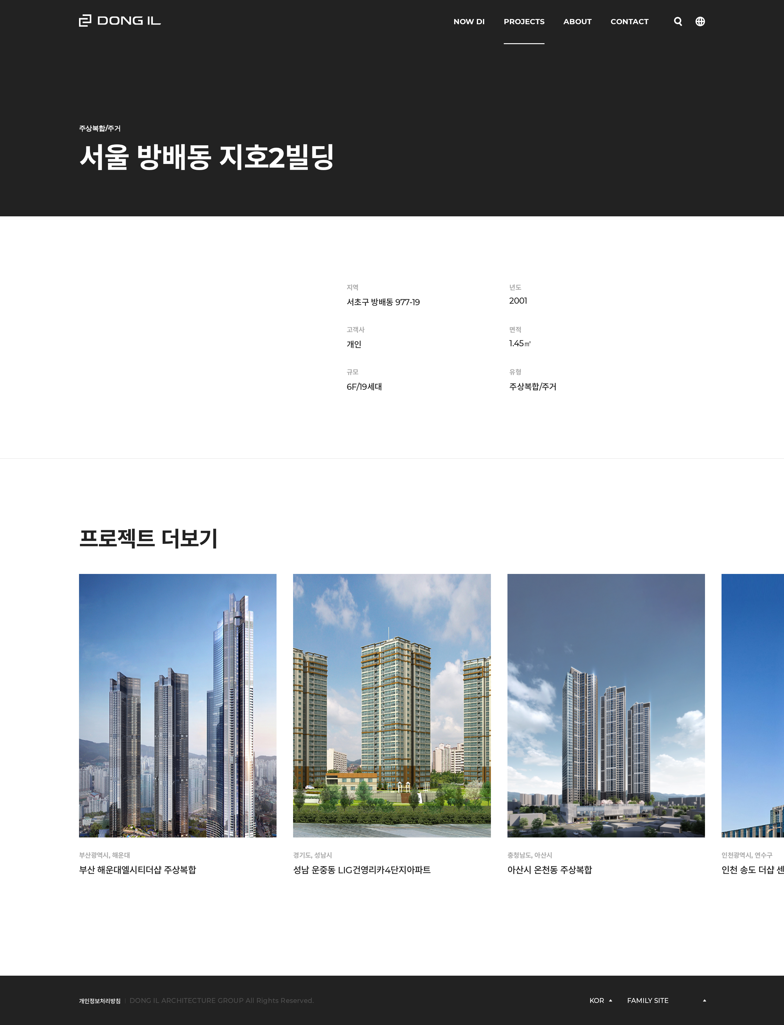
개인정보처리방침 (100, 1001)
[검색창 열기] (678, 21)
